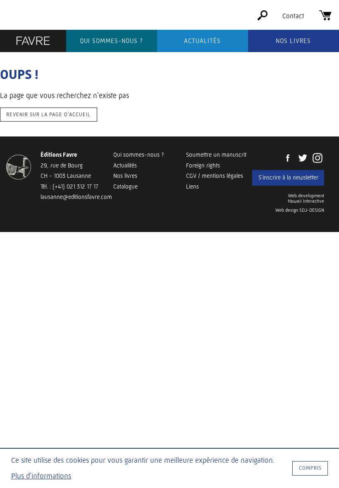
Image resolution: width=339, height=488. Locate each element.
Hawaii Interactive (306, 201)
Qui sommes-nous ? (111, 41)
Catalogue (125, 186)
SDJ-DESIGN (311, 210)
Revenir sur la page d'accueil (48, 114)
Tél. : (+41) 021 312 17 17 (69, 186)
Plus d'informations (41, 476)
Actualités (202, 41)
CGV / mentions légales (214, 175)
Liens (192, 186)
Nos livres (293, 41)
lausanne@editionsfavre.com (76, 197)
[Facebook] (287, 158)
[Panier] (325, 18)
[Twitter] (302, 158)
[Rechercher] (262, 18)
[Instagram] (317, 158)
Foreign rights (203, 165)
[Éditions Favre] (33, 42)
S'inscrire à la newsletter (288, 177)
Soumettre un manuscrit (216, 154)
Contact (293, 16)
